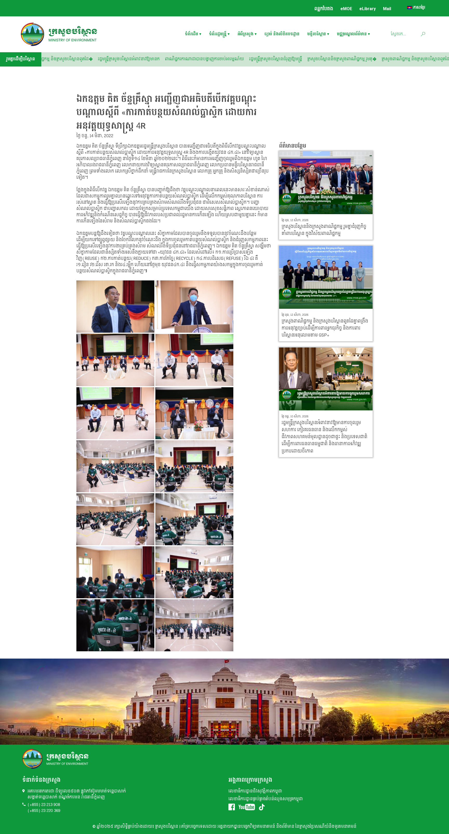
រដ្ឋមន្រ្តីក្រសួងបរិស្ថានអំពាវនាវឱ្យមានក (183, 59)
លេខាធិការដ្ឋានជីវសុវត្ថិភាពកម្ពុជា (255, 791)
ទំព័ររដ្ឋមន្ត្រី (218, 34)
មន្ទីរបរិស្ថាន (316, 34)
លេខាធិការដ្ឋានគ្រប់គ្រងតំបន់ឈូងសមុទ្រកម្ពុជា (265, 799)
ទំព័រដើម (191, 34)
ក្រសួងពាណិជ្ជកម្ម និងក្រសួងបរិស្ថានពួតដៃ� (111, 59)
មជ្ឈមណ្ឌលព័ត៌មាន (352, 34)
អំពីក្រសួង (245, 34)
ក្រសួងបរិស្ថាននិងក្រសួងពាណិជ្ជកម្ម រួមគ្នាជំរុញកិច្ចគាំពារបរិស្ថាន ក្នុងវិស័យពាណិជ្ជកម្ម (324, 230)
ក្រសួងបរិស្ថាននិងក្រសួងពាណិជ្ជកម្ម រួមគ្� (396, 59)
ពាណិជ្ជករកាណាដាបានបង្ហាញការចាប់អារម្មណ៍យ (259, 59)
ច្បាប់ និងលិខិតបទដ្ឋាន (282, 34)
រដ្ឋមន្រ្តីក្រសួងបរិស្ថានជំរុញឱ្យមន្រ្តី (330, 59)
